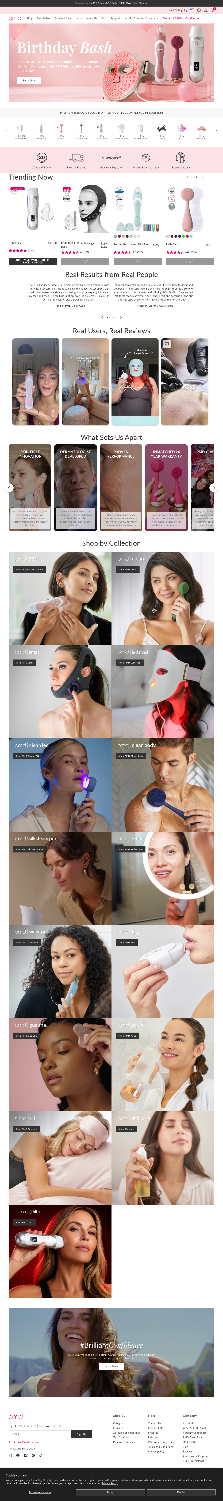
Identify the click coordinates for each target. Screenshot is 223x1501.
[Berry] (119, 236)
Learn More (111, 1366)
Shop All (192, 177)
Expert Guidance (181, 167)
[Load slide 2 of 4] (110, 317)
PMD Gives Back (192, 1437)
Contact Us (154, 1423)
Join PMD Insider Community (141, 18)
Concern (118, 1428)
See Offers (139, 3)
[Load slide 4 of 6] (113, 98)
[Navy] (179, 236)
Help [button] (151, 1415)
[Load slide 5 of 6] (116, 98)
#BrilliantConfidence (24, 1442)
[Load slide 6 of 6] (119, 98)
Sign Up (82, 1434)
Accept (110, 1492)
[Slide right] (210, 177)
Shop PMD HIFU (24, 1222)
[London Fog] (131, 236)
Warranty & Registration (162, 1442)
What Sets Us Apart (194, 1428)
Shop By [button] (119, 1415)
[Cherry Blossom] (134, 236)
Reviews (187, 1451)
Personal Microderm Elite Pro (131, 244)
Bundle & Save (63, 18)
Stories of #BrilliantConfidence (181, 18)
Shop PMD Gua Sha (26, 1035)
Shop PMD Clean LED (27, 756)
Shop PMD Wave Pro (27, 942)
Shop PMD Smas (24, 662)
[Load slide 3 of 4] (113, 317)
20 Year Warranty (41, 167)
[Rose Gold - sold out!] (138, 236)
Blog (103, 18)
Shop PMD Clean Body (130, 756)
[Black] (127, 236)
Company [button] (190, 1415)
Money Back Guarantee (146, 167)
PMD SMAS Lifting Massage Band (77, 245)
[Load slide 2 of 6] (106, 98)
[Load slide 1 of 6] (103, 98)
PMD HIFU (15, 242)
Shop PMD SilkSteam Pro (29, 849)
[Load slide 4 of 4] (115, 317)
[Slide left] (203, 177)
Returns (152, 1437)
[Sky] (115, 236)
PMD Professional (193, 1460)
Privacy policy (156, 1451)
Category (118, 1423)
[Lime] (183, 236)
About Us (188, 1423)
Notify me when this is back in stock (33, 261)
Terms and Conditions (160, 1446)
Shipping (153, 1432)
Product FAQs (156, 1428)
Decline (181, 1492)
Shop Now (29, 80)
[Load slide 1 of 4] (107, 317)
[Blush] (168, 236)
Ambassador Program (195, 1456)
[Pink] (187, 236)
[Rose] (123, 236)
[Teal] (191, 236)
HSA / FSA (189, 1442)
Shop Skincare (126, 1129)
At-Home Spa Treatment (127, 1432)
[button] (198, 10)
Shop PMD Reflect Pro (130, 849)
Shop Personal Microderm (30, 569)
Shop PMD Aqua (127, 1035)
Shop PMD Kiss (126, 942)
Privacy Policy (110, 1483)
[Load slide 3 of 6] (110, 98)
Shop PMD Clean (127, 569)
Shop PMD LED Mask (129, 662)
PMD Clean (172, 244)
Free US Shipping (178, 10)
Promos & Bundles (124, 1442)
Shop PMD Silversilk (27, 1129)
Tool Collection (121, 1437)
